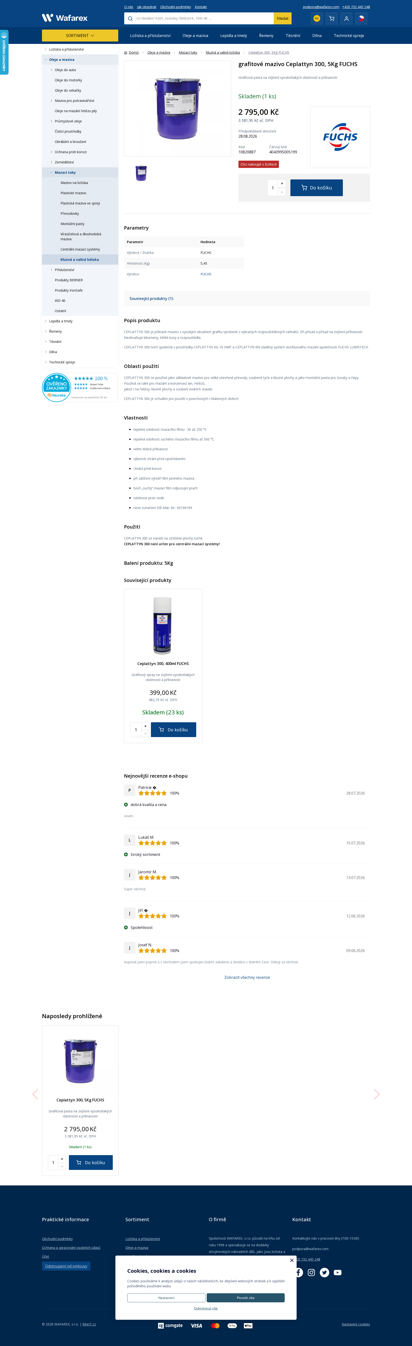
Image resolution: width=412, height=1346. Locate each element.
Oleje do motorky (68, 80)
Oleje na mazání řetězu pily (76, 111)
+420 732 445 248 (356, 7)
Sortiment (77, 35)
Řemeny (266, 35)
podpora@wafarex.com (321, 7)
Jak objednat (146, 7)
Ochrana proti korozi (71, 152)
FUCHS (206, 274)
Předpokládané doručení (257, 131)
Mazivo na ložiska (74, 182)
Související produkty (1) (151, 298)
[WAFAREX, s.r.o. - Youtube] (338, 1272)
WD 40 (60, 300)
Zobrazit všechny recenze (247, 977)
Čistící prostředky (68, 131)
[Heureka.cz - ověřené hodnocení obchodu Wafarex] (80, 387)
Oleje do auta (65, 70)
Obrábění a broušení (70, 141)
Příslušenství (64, 269)
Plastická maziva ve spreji (80, 203)
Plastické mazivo (73, 193)
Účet (45, 1256)
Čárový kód (278, 147)
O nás (128, 7)
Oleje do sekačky (68, 90)
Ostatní (60, 311)
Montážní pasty (72, 223)
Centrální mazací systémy (80, 249)
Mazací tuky (65, 172)
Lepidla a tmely (233, 35)
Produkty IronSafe (69, 290)
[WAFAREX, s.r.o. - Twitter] (324, 1272)
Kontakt (201, 7)
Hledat (282, 18)
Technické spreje (349, 35)
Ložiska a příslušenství (150, 35)
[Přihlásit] (346, 18)
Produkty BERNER (69, 280)
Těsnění (293, 35)
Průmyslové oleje (68, 121)
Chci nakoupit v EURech (259, 164)
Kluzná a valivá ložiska (80, 259)
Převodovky (70, 213)
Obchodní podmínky (175, 7)
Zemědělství (64, 162)
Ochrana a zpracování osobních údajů (71, 1247)
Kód (241, 147)
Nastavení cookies (356, 1324)
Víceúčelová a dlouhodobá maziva (81, 236)
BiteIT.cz (89, 1324)
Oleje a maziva (195, 35)
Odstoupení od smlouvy (66, 1266)
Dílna (317, 35)
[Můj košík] (332, 18)
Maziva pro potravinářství (74, 100)
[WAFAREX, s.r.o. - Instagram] (311, 1272)
